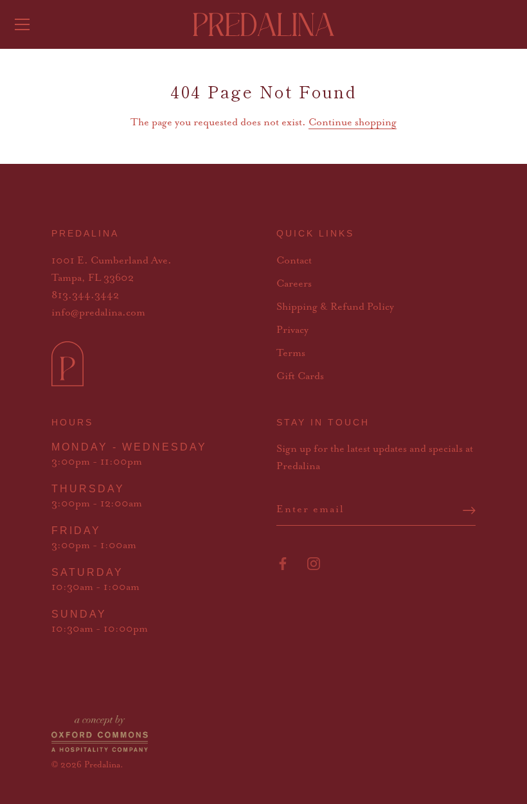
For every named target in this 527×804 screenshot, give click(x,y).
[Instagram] (313, 563)
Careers (294, 284)
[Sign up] (469, 510)
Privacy (292, 330)
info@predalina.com (98, 313)
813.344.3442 (85, 295)
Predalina (102, 765)
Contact (294, 261)
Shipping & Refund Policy (335, 307)
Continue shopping (352, 123)
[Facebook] (282, 563)
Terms (290, 353)
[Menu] (22, 24)
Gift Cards (300, 376)
